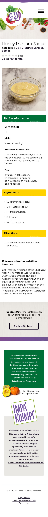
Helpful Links (24, 497)
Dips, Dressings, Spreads (29, 48)
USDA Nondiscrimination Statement (24, 501)
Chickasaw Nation (17, 434)
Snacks (6, 51)
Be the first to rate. (12, 59)
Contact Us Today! (24, 326)
